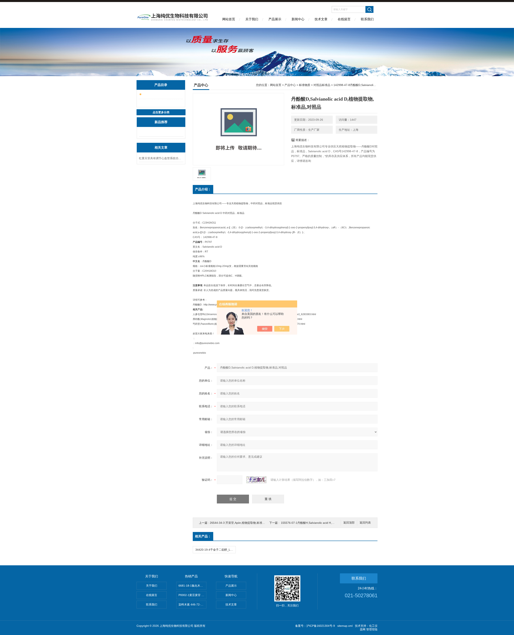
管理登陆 (371, 629)
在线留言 (344, 19)
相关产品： (203, 536)
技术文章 (321, 19)
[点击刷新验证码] (256, 479)
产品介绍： (203, 189)
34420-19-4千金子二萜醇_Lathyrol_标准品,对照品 (215, 549)
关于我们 (251, 19)
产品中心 (290, 85)
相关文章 (161, 147)
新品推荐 (161, 122)
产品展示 (274, 19)
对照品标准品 (321, 85)
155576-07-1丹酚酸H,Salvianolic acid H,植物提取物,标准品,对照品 (322, 522)
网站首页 (228, 19)
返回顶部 (349, 522)
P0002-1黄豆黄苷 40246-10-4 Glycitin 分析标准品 (192, 595)
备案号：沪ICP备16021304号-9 (315, 625)
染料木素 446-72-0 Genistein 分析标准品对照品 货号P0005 (192, 604)
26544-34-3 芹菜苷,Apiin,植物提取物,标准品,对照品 (242, 522)
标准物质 (304, 85)
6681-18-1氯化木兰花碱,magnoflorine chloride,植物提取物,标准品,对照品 (192, 585)
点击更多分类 (161, 112)
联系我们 (367, 19)
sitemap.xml (345, 625)
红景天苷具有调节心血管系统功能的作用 (161, 158)
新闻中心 (298, 19)
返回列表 (365, 522)
